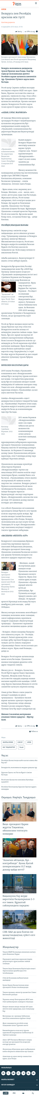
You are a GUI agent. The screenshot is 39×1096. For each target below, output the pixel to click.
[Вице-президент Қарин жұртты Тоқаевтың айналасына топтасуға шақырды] (19, 812)
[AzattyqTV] (23, 1093)
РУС (14, 1093)
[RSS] (28, 1073)
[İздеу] (33, 1093)
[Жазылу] (33, 1073)
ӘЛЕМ (3, 9)
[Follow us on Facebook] (3, 1073)
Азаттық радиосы (8, 22)
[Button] (18, 31)
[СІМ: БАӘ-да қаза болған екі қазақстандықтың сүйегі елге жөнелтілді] (19, 919)
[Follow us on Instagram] (18, 1073)
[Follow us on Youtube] (13, 1073)
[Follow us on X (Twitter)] (8, 1073)
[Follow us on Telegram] (23, 1073)
